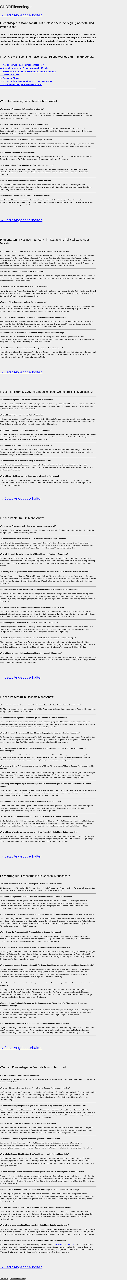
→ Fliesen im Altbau (9, 78)
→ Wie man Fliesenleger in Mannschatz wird (21, 85)
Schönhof (70, 1244)
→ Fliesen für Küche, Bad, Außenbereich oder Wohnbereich (28, 71)
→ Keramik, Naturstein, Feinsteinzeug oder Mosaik (24, 68)
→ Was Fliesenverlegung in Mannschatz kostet (22, 65)
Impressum (4, 1279)
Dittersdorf (60, 1244)
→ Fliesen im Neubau (10, 75)
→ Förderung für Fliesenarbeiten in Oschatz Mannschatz (26, 81)
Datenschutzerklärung (18, 1279)
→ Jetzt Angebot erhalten (21, 15)
